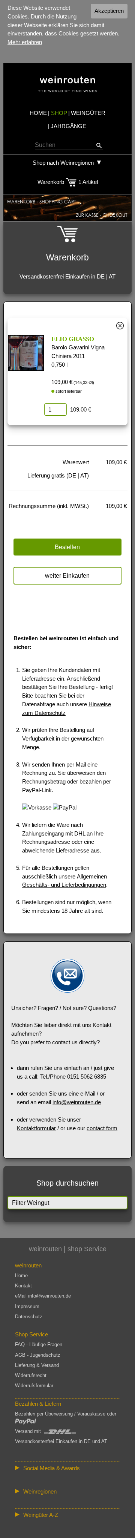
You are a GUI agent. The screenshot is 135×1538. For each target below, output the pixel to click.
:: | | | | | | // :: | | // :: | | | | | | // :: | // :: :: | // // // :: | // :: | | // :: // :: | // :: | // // (67, 1492)
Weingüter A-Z (40, 1515)
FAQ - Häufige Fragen (38, 1344)
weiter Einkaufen (67, 575)
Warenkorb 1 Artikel (68, 182)
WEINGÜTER (88, 113)
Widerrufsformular (34, 1385)
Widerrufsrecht (30, 1375)
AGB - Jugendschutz (37, 1355)
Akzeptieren (109, 11)
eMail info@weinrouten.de (43, 1296)
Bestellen (67, 547)
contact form (102, 1128)
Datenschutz (28, 1316)
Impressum (27, 1306)
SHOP (59, 113)
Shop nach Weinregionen (63, 162)
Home (21, 1275)
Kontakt (23, 1286)
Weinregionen (40, 1491)
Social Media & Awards (51, 1468)
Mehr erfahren (25, 42)
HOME (38, 113)
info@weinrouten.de (76, 1102)
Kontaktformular (36, 1128)
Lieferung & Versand (37, 1365)
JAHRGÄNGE (68, 126)
